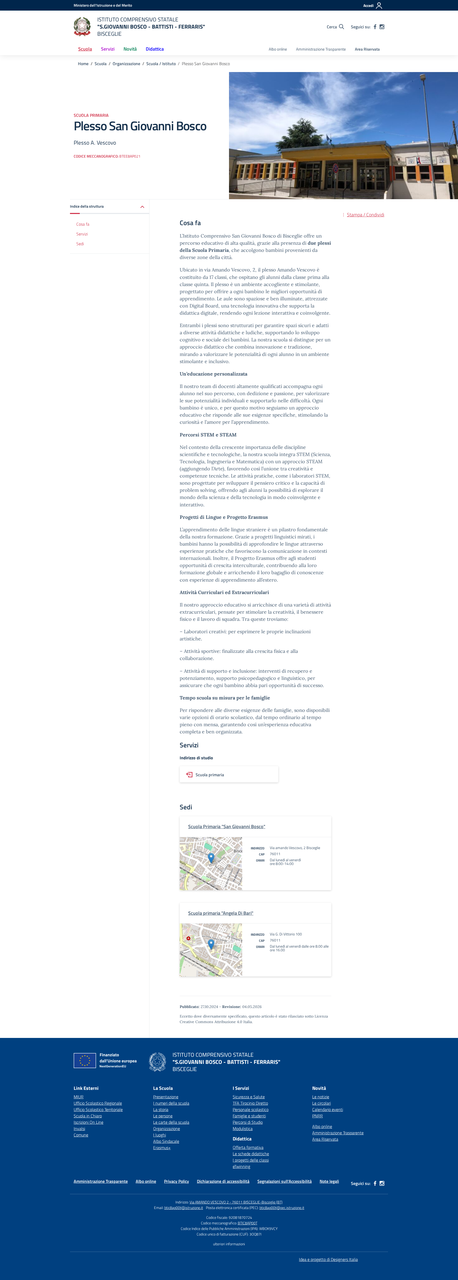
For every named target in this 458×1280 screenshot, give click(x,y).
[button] (109, 206)
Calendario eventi (327, 1109)
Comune (81, 1135)
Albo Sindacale (166, 1141)
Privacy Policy (176, 1181)
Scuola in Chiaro (88, 1116)
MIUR (78, 1097)
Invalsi (79, 1128)
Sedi (80, 243)
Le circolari (321, 1103)
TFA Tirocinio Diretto (250, 1103)
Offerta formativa (248, 1147)
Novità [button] (130, 48)
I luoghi (159, 1135)
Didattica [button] (155, 48)
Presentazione (165, 1097)
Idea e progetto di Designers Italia (328, 1259)
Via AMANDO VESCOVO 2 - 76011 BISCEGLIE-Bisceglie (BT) (236, 1202)
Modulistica (243, 1128)
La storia (160, 1109)
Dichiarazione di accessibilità (223, 1181)
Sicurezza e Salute (249, 1097)
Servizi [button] (107, 48)
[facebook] (375, 26)
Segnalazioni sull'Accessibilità (284, 1181)
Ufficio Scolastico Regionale (98, 1103)
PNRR (317, 1116)
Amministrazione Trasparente (321, 49)
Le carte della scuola (171, 1122)
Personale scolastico (250, 1109)
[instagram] (382, 26)
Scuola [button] (85, 48)
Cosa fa (82, 224)
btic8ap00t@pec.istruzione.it (281, 1207)
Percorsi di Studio (248, 1122)
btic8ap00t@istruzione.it (183, 1207)
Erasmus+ (162, 1147)
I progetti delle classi (251, 1160)
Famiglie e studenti (249, 1116)
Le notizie (320, 1097)
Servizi (82, 234)
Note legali (329, 1181)
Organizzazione (166, 1128)
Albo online (278, 49)
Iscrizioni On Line (88, 1122)
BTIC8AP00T (247, 1223)
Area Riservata (367, 49)
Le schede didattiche (251, 1153)
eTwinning (241, 1166)
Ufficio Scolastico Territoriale (98, 1109)
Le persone (163, 1116)
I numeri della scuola (171, 1103)
